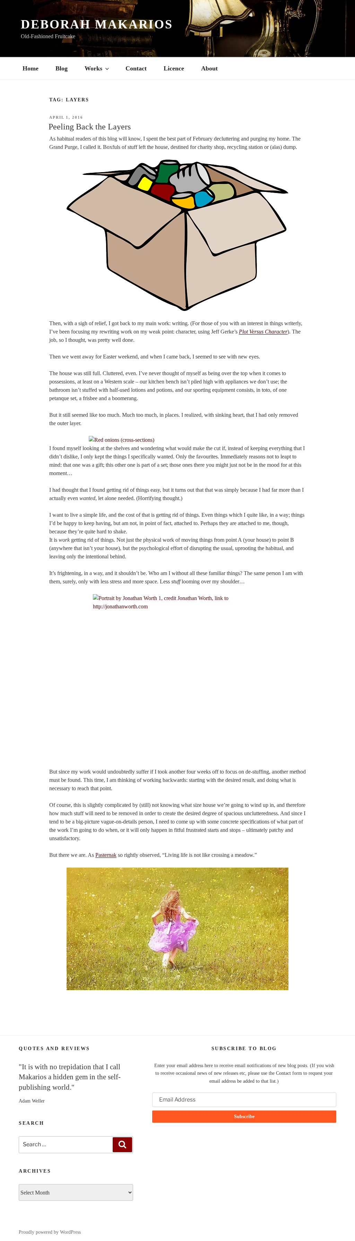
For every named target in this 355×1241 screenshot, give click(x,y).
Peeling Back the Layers (90, 126)
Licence (174, 68)
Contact (136, 68)
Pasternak (105, 855)
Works (93, 68)
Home (30, 68)
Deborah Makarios (97, 24)
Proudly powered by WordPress (50, 1232)
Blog (61, 68)
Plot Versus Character (263, 332)
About (209, 68)
